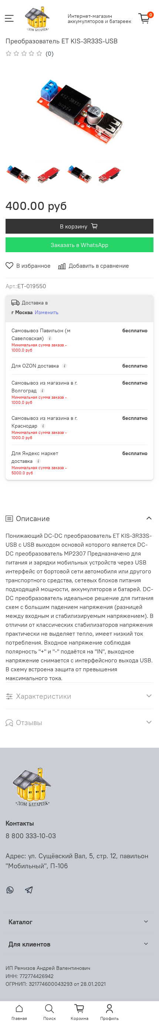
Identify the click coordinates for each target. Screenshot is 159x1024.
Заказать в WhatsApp (79, 244)
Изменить (46, 312)
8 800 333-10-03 (31, 836)
